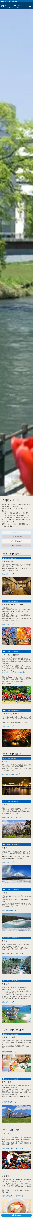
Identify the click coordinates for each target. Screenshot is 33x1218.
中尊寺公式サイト (7, 726)
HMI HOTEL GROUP (10, 1)
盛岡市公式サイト (7, 574)
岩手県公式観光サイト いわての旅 (12, 817)
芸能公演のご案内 (20, 672)
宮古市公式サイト (7, 1002)
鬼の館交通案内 (6, 683)
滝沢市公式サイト (7, 862)
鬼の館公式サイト (7, 672)
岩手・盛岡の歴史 (16, 532)
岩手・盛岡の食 (16, 545)
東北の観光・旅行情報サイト (10, 774)
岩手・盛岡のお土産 (16, 541)
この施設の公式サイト (8, 1052)
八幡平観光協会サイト (8, 910)
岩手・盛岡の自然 (16, 536)
